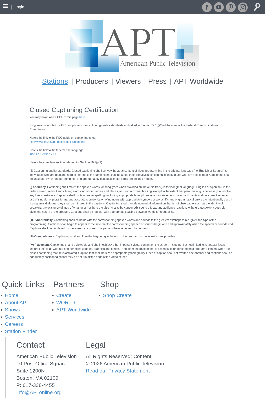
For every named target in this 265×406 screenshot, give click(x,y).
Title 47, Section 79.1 (43, 154)
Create (64, 295)
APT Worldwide (198, 81)
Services (14, 317)
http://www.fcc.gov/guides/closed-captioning (57, 141)
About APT (17, 302)
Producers (91, 81)
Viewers (128, 81)
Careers (14, 324)
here (82, 117)
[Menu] (5, 6)
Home (11, 295)
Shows (12, 310)
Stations (55, 81)
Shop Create (117, 295)
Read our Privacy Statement (118, 371)
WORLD (65, 302)
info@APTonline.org (39, 392)
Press (157, 81)
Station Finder (21, 331)
